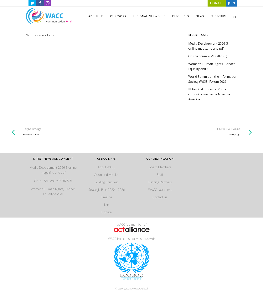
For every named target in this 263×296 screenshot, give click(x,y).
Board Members (160, 167)
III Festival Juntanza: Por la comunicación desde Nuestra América (209, 94)
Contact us (159, 197)
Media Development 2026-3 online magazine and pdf (53, 170)
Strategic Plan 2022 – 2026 (106, 190)
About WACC (106, 167)
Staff (160, 175)
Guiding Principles (107, 182)
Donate (106, 212)
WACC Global (141, 288)
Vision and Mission (106, 175)
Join (106, 205)
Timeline (106, 197)
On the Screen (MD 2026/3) (207, 56)
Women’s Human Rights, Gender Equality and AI (53, 191)
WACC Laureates (160, 190)
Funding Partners (160, 182)
